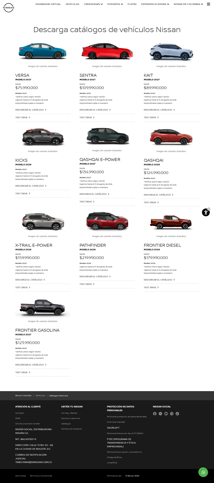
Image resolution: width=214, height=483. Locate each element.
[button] (208, 4)
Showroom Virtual (48, 4)
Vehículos (72, 4)
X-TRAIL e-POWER (33, 245)
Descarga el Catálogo (93, 194)
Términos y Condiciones (41, 476)
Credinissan (92, 4)
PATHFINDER (93, 245)
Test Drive (21, 117)
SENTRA (88, 75)
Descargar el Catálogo (94, 110)
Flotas (132, 4)
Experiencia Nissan (153, 4)
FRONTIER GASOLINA (37, 330)
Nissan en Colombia (187, 4)
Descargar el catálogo (29, 110)
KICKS (21, 160)
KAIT (148, 75)
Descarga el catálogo (28, 280)
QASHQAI (153, 160)
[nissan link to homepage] (8, 7)
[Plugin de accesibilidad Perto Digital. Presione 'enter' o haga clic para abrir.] (206, 212)
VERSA (22, 75)
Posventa (113, 4)
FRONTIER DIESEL (162, 245)
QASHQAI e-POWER (100, 159)
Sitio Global (20, 476)
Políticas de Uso (114, 476)
